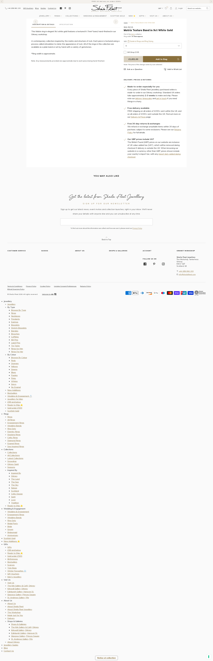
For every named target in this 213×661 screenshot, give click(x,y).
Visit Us (153, 16)
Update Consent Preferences (65, 286)
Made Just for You (15, 615)
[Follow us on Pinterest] (65, 8)
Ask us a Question (134, 69)
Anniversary (12, 535)
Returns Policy (85, 286)
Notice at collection (106, 658)
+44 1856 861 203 (186, 271)
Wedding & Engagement (95, 16)
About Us (167, 16)
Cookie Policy (45, 286)
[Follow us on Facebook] (61, 8)
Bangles (14, 331)
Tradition (15, 502)
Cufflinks (15, 337)
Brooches (15, 334)
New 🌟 (132, 16)
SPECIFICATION (66, 24)
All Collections (13, 455)
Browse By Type (18, 310)
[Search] (207, 8)
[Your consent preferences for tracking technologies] (208, 656)
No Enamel (16, 387)
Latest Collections (15, 458)
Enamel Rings (13, 443)
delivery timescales (143, 98)
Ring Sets (11, 428)
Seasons (11, 467)
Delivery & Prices (138, 117)
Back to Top (106, 239)
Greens (14, 369)
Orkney (14, 476)
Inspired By (16, 473)
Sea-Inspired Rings (15, 446)
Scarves (11, 565)
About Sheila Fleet (15, 606)
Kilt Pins (14, 340)
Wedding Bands (14, 425)
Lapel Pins (15, 342)
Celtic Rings (12, 437)
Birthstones (12, 559)
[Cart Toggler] (171, 8)
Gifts (141, 16)
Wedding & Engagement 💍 (19, 396)
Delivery (11, 618)
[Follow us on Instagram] (70, 8)
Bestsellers (12, 393)
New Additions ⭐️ (12, 541)
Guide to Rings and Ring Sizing (141, 41)
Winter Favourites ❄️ (16, 571)
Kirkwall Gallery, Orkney (17, 588)
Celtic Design (17, 494)
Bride (9, 526)
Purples (14, 375)
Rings (57, 16)
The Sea (15, 482)
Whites (14, 381)
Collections (72, 16)
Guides (43, 8)
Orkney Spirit (13, 464)
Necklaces (15, 316)
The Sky (14, 485)
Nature (14, 488)
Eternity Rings (13, 431)
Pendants (15, 319)
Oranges (15, 363)
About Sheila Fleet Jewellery (19, 609)
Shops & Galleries (18, 624)
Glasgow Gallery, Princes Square (21, 594)
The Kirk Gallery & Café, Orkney (21, 585)
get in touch (161, 98)
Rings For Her (17, 351)
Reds (13, 360)
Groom (10, 529)
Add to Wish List (174, 69)
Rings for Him (17, 348)
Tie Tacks (15, 345)
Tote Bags (12, 568)
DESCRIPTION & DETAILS (43, 24)
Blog (37, 8)
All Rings (11, 420)
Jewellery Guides (11, 645)
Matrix (133, 34)
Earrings (14, 322)
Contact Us (52, 8)
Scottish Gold (117, 16)
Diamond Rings (14, 440)
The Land (15, 479)
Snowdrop (12, 461)
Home (125, 23)
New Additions (14, 390)
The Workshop (14, 612)
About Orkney (13, 642)
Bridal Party (12, 523)
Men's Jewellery (14, 577)
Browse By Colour (19, 357)
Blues (13, 372)
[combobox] (198, 8)
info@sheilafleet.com (187, 274)
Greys (13, 384)
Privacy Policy (137, 228)
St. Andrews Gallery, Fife (18, 597)
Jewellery (44, 16)
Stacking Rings (13, 434)
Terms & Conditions (14, 286)
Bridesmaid (12, 532)
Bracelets (15, 325)
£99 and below (14, 402)
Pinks (13, 378)
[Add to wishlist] (166, 8)
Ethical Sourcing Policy (15, 289)
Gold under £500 (14, 408)
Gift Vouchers (28, 8)
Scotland (15, 491)
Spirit (13, 497)
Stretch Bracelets (19, 328)
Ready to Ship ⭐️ (15, 405)
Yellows (14, 366)
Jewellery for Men (15, 399)
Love (13, 500)
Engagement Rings (15, 422)
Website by (47, 294)
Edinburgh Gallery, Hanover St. (20, 591)
